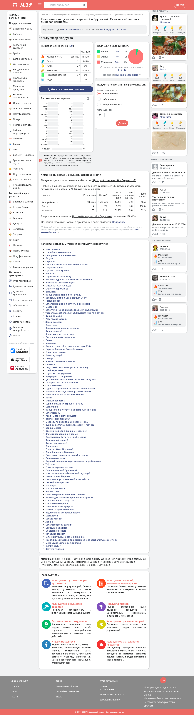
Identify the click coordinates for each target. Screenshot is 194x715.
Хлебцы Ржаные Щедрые (59, 506)
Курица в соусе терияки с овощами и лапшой (70, 388)
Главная (44, 14)
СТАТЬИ (15, 697)
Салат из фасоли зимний (58, 524)
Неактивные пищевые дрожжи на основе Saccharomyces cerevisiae (81, 539)
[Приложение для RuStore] (22, 350)
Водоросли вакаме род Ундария (62, 512)
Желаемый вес (104, 109)
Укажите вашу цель (107, 90)
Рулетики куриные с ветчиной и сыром (66, 455)
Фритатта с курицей (56, 443)
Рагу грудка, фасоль (56, 318)
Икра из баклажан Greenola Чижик (64, 349)
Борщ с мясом (53, 427)
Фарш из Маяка (53, 315)
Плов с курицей (53, 355)
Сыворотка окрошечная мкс (60, 255)
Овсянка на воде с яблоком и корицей (66, 430)
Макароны (51, 306)
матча (48, 397)
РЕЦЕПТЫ (15, 686)
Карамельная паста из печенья (62, 328)
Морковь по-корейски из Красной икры (66, 421)
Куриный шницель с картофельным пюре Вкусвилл (73, 461)
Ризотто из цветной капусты (60, 282)
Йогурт (49, 258)
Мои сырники (52, 249)
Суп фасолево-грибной (57, 270)
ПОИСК (59, 681)
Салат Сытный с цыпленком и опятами (66, 264)
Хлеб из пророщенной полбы (61, 433)
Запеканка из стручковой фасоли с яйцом (68, 391)
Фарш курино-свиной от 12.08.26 (63, 294)
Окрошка (50, 261)
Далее (122, 123)
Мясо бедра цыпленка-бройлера (63, 542)
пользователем (71, 29)
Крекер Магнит (53, 518)
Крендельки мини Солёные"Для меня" (66, 297)
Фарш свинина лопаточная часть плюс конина (70, 409)
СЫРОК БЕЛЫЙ (53, 545)
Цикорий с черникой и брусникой (128, 14)
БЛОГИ (14, 691)
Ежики (48, 340)
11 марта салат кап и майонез (61, 382)
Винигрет (50, 273)
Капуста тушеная (54, 548)
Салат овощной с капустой (59, 500)
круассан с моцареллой (58, 373)
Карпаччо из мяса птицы (58, 276)
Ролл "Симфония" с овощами (61, 415)
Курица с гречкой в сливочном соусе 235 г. (68, 346)
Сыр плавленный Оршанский (61, 470)
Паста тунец (51, 446)
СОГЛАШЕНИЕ (106, 700)
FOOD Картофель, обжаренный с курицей (67, 473)
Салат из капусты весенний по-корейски (67, 479)
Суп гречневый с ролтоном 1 (61, 337)
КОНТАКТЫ (119, 694)
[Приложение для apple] (22, 360)
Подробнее (119, 222)
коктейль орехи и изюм (58, 252)
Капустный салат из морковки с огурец (66, 367)
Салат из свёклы (54, 385)
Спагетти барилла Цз (56, 288)
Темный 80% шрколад (57, 482)
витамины (50, 343)
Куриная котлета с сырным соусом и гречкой (69, 424)
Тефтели (50, 464)
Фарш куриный (53, 331)
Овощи (49, 358)
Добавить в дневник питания (66, 89)
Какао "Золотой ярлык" (58, 476)
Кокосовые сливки (55, 352)
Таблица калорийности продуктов (65, 14)
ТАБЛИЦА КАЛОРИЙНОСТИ (67, 686)
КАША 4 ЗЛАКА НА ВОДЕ (58, 285)
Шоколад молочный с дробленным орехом (69, 497)
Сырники (50, 364)
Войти (180, 5)
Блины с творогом (55, 400)
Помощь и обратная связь (21, 343)
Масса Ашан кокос (55, 488)
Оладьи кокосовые (55, 530)
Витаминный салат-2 (56, 440)
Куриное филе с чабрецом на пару (64, 403)
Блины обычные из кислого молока (64, 394)
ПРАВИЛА (116, 700)
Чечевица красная (55, 533)
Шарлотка (51, 291)
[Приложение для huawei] (22, 368)
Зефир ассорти (53, 322)
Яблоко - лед (52, 491)
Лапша (49, 521)
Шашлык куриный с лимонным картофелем (69, 279)
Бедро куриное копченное (59, 334)
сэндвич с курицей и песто (59, 509)
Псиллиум (50, 485)
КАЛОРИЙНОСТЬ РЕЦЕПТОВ (67, 691)
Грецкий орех (52, 300)
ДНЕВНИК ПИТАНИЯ (20, 681)
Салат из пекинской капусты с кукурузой (67, 303)
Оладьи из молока (55, 458)
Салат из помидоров (56, 503)
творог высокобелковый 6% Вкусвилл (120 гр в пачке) (74, 312)
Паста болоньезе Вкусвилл (59, 452)
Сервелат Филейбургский (59, 449)
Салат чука (51, 325)
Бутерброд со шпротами (58, 376)
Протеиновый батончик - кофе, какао (65, 437)
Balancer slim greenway (57, 418)
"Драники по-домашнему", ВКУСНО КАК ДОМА (70, 379)
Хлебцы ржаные (54, 370)
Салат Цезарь (52, 412)
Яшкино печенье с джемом (60, 361)
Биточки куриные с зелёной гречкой (65, 536)
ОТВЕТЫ (59, 697)
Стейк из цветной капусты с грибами (65, 494)
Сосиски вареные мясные (59, 467)
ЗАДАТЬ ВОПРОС (107, 694)
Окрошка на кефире (56, 527)
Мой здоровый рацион (114, 29)
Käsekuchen (51, 515)
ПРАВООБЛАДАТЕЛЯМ (109, 681)
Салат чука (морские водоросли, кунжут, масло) (71, 309)
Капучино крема (54, 267)
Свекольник (51, 406)
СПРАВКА (103, 686)
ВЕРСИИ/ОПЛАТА (107, 689)
